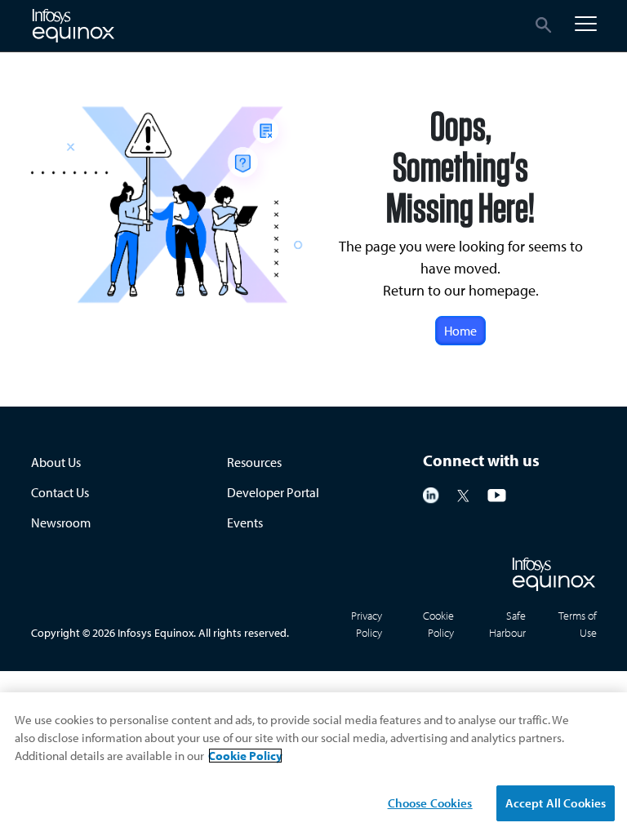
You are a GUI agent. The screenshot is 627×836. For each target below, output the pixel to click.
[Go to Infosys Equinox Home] (554, 574)
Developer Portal (273, 492)
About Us (56, 462)
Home (460, 330)
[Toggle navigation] (586, 23)
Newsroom (61, 522)
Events (245, 522)
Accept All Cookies (556, 803)
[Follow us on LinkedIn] (431, 494)
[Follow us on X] (463, 494)
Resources (254, 462)
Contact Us (60, 492)
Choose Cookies (430, 803)
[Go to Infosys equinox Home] (74, 25)
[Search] (544, 24)
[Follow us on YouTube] (496, 494)
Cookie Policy (245, 755)
